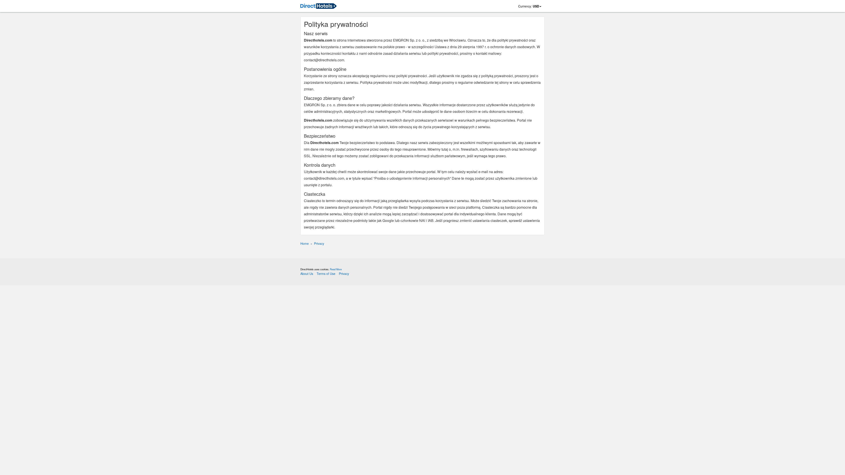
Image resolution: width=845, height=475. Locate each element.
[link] (318, 6)
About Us (306, 273)
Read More (336, 269)
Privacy (344, 273)
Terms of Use (326, 273)
